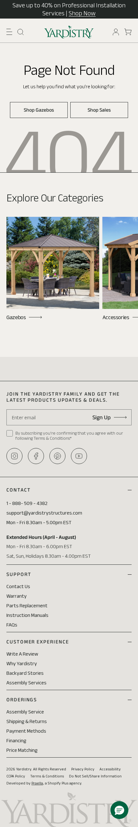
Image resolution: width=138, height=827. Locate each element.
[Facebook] (36, 456)
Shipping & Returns (26, 721)
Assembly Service (25, 711)
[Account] (116, 31)
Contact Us (18, 586)
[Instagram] (14, 456)
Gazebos (16, 317)
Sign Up (101, 417)
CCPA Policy (15, 776)
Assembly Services (26, 682)
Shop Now (82, 13)
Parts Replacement (26, 605)
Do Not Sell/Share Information (95, 776)
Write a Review (22, 654)
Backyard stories (25, 673)
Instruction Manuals (27, 615)
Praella (37, 783)
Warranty (16, 596)
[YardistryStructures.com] (69, 32)
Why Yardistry (21, 663)
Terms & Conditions (47, 776)
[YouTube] (79, 456)
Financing (16, 740)
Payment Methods (26, 731)
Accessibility (110, 769)
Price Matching (22, 750)
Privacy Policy (82, 769)
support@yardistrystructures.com (44, 513)
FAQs (11, 624)
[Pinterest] (57, 456)
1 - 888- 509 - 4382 (26, 503)
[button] (9, 32)
